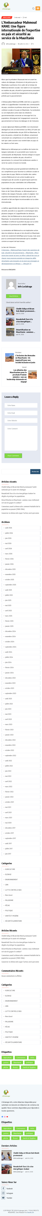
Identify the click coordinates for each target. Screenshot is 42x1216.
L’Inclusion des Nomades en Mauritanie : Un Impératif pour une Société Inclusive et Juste (25, 359)
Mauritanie (17, 1062)
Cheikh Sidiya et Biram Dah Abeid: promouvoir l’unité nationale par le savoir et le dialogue (25, 310)
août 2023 (8, 699)
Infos (32, 1058)
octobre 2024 (9, 642)
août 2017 (8, 843)
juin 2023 (8, 709)
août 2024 (8, 652)
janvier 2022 (9, 797)
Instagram (10, 1193)
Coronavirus (21, 1058)
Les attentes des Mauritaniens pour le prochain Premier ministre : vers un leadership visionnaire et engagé (17, 376)
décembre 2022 (10, 740)
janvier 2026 (9, 564)
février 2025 (9, 621)
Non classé (7, 17)
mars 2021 (8, 818)
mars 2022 (8, 787)
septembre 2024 (10, 647)
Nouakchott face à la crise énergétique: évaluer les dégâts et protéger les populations (24, 320)
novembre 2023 (10, 683)
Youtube (9, 1198)
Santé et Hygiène (29, 1067)
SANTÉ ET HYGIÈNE (11, 916)
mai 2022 (8, 776)
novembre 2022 (10, 745)
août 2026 (8, 528)
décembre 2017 (10, 828)
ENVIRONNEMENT (11, 880)
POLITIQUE (9, 911)
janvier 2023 (9, 735)
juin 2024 (8, 662)
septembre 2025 (10, 585)
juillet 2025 (9, 595)
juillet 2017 (9, 849)
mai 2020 (8, 823)
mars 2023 (8, 724)
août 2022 (8, 761)
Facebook (10, 1189)
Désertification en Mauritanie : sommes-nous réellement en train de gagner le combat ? (25, 331)
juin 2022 (8, 771)
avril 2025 (8, 611)
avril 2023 (8, 719)
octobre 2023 (9, 688)
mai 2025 (8, 605)
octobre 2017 (9, 833)
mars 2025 (8, 616)
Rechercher (35, 471)
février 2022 (9, 792)
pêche (5, 1067)
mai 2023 (8, 714)
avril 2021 (8, 812)
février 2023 (9, 730)
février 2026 (9, 559)
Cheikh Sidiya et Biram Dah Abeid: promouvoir (26, 1154)
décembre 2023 (10, 678)
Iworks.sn (30, 1212)
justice (5, 1062)
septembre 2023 (10, 693)
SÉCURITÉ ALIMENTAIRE (13, 921)
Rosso (15, 1067)
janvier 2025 (9, 626)
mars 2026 (8, 554)
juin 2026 (8, 538)
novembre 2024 (10, 636)
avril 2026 (8, 549)
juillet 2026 (9, 533)
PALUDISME (9, 900)
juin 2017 (8, 854)
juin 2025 (8, 600)
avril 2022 (8, 781)
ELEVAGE (8, 874)
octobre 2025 (9, 580)
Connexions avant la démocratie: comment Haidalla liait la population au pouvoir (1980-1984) (21, 507)
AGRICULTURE (10, 869)
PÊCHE (7, 905)
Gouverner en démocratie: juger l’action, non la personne (20, 513)
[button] (38, 8)
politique (29, 1062)
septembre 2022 (10, 756)
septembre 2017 (10, 838)
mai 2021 (8, 807)
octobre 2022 (9, 750)
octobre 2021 (9, 802)
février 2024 (9, 667)
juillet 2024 (9, 657)
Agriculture (7, 1058)
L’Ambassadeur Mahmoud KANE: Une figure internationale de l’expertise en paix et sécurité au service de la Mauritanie (21, 30)
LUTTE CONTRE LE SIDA (13, 890)
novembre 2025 (10, 574)
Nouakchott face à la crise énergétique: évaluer (23, 1167)
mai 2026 (8, 543)
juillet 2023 (9, 704)
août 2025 (8, 590)
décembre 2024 (10, 631)
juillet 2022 (9, 766)
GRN (6, 885)
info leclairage (10, 44)
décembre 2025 (10, 569)
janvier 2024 (9, 673)
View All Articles (13, 296)
